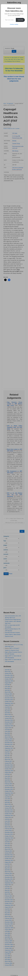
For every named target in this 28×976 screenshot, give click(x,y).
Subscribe (20, 19)
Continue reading (14, 24)
